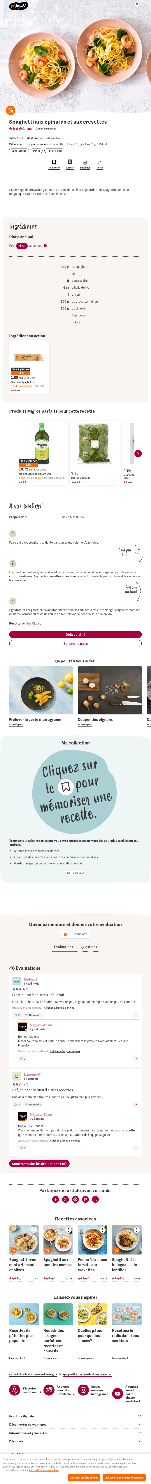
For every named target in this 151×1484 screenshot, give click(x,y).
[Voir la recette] (24, 1253)
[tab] (75, 1416)
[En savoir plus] (41, 722)
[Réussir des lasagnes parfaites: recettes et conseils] (58, 1331)
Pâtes (36, 150)
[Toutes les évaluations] (17, 128)
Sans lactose (19, 150)
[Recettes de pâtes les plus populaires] (24, 1331)
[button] (16, 981)
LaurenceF (32, 1074)
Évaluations (63, 946)
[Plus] (136, 1015)
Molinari (30, 979)
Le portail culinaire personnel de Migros (33, 1374)
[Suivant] (138, 453)
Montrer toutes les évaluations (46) (39, 1163)
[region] (75, 1469)
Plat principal (54, 150)
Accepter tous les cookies (84, 1477)
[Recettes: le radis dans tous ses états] (127, 1331)
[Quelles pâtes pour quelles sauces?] (92, 1331)
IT (25, 1453)
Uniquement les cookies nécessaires (124, 1477)
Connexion (78, 873)
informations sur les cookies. (44, 1470)
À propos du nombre (45, 246)
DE (11, 1453)
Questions (88, 946)
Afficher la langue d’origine (59, 1007)
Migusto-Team (41, 1025)
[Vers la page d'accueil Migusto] (18, 4)
